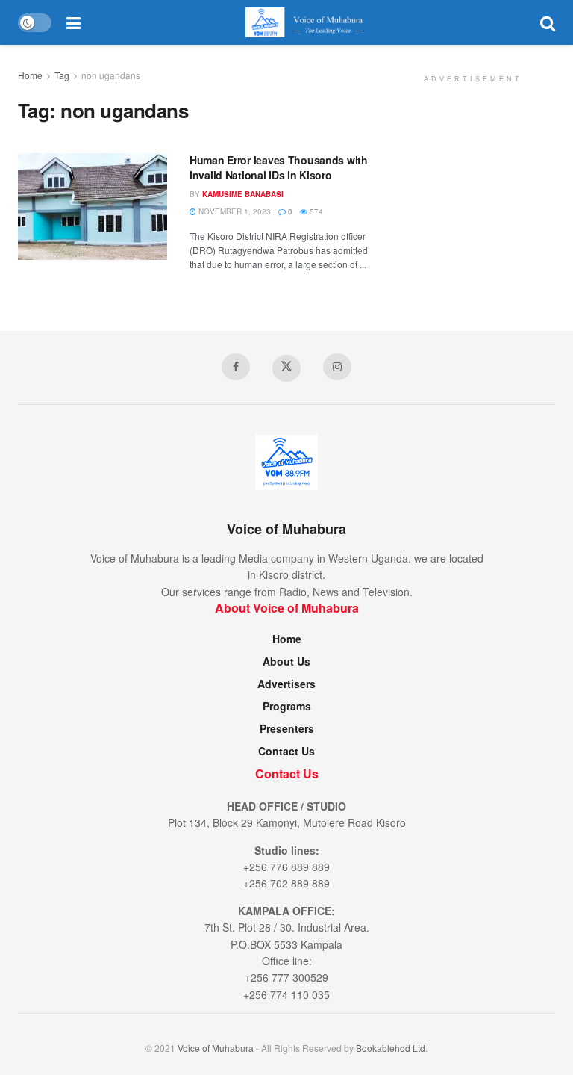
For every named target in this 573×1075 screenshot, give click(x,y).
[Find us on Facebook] (236, 366)
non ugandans (110, 75)
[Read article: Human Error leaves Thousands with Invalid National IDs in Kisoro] (92, 206)
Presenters (287, 728)
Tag (61, 75)
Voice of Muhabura (216, 1047)
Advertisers (286, 683)
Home (30, 75)
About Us (286, 661)
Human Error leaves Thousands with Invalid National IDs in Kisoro (279, 167)
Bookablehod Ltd (390, 1047)
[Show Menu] (73, 22)
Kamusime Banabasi (243, 194)
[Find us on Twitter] (286, 368)
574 (315, 211)
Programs (287, 705)
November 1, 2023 (233, 211)
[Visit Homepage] (310, 22)
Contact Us (286, 750)
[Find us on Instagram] (337, 366)
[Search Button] (547, 22)
